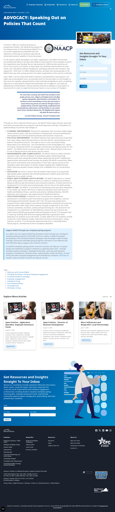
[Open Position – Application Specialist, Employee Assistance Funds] (20, 310)
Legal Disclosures (18, 483)
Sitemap (27, 483)
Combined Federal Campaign (18, 277)
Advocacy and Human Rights (18, 272)
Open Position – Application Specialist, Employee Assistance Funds (19, 324)
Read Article (11, 346)
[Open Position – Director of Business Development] (57, 310)
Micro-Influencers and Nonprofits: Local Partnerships (95, 323)
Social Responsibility (15, 283)
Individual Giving (13, 281)
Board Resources (44, 483)
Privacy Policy (8, 483)
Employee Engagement (16, 279)
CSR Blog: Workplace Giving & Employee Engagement (27, 274)
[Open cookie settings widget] (3, 509)
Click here (63, 255)
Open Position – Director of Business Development (55, 323)
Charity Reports (55, 483)
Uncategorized (13, 286)
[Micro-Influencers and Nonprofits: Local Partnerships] (95, 310)
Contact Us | (35, 483)
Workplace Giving (14, 288)
